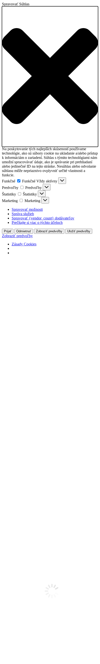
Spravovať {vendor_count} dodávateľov (43, 218)
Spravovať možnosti (27, 209)
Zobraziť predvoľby (49, 231)
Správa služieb (23, 214)
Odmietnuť (23, 231)
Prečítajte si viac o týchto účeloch (37, 222)
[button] (50, 76)
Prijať (7, 231)
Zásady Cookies (24, 244)
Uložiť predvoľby (78, 231)
